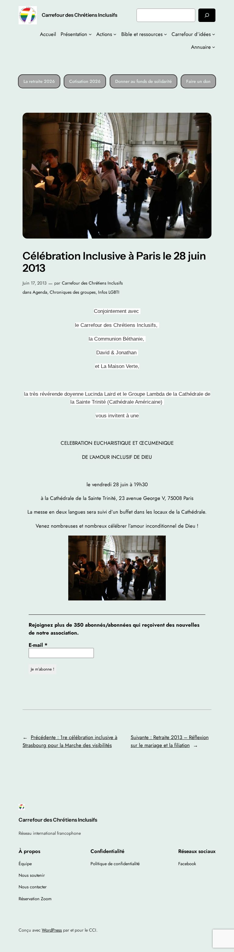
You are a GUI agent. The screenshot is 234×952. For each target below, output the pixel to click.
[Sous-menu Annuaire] (213, 46)
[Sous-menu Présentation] (90, 34)
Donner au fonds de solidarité (143, 81)
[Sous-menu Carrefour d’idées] (213, 34)
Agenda (40, 292)
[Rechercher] (206, 15)
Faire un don (198, 81)
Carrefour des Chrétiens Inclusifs (79, 15)
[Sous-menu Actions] (114, 34)
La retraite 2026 (39, 81)
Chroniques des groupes (73, 292)
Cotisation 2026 (85, 81)
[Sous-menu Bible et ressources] (165, 34)
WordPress (52, 930)
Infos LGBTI (108, 292)
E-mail (38, 645)
